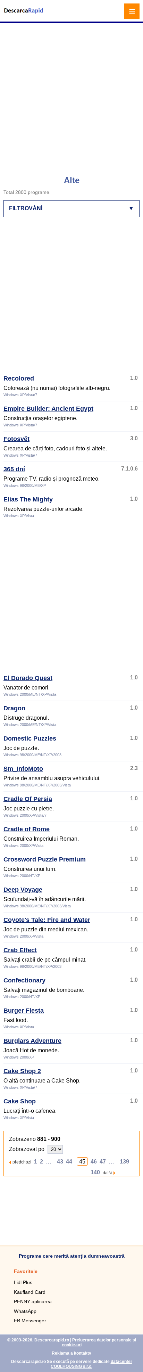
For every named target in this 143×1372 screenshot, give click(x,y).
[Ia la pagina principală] (24, 15)
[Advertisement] (71, 96)
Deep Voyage (22, 889)
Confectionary (24, 980)
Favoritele (25, 1271)
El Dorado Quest (27, 678)
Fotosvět (16, 438)
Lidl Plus (23, 1282)
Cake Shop (19, 1101)
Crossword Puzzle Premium (44, 859)
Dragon (14, 708)
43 (60, 1162)
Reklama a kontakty (71, 1353)
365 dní (14, 469)
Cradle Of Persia (27, 798)
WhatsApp (25, 1311)
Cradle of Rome (26, 829)
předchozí (21, 1162)
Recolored (18, 378)
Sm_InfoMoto (23, 768)
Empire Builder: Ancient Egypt (48, 408)
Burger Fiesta (23, 1010)
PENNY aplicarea (33, 1301)
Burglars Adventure (32, 1040)
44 (69, 1162)
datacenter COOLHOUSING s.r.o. (91, 1364)
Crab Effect (20, 950)
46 (94, 1162)
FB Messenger (30, 1320)
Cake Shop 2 (22, 1071)
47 (103, 1162)
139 (124, 1162)
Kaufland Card (29, 1292)
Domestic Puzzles (29, 738)
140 (95, 1172)
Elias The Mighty (28, 499)
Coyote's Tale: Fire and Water (46, 919)
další (107, 1172)
